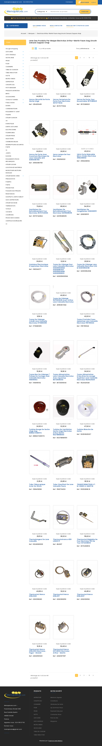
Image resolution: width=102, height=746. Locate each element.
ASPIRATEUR (10, 82)
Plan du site (54, 718)
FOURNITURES (10, 133)
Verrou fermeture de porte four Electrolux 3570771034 (61, 101)
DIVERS (8, 106)
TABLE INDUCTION (11, 73)
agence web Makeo (55, 741)
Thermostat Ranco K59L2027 (85, 595)
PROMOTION (10, 188)
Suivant (93, 58)
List (36, 48)
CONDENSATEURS (11, 109)
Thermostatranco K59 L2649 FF (62, 540)
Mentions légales (56, 697)
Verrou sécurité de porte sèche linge (39, 100)
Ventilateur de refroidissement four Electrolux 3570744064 (38, 211)
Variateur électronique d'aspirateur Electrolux (38, 265)
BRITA (7, 94)
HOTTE (8, 76)
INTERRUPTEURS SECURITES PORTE (15, 146)
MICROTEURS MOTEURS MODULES (13, 171)
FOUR (7, 64)
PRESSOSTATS (10, 179)
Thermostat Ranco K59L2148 (37, 595)
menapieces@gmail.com (13, 2)
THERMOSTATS (10, 206)
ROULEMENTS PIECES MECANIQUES (12, 160)
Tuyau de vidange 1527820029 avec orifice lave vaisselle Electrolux (63, 300)
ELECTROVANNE (11, 130)
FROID (8, 61)
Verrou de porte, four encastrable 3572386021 (87, 100)
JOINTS (8, 153)
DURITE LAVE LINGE (12, 127)
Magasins (54, 721)
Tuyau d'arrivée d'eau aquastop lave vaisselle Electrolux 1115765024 (87, 321)
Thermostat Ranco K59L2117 (61, 595)
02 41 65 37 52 (28, 2)
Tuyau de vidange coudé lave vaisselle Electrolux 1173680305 (38, 321)
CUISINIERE (9, 67)
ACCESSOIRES (10, 97)
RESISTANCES (10, 194)
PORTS (8, 185)
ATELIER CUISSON (11, 118)
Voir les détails (32, 86)
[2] (38, 90)
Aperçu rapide (47, 86)
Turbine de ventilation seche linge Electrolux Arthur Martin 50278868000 (62, 432)
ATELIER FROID (10, 136)
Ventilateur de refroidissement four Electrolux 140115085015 (62, 211)
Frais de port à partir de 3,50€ (77, 25)
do (7, 121)
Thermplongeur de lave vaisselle (39, 540)
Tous (8, 42)
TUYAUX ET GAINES (12, 100)
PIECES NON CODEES (13, 218)
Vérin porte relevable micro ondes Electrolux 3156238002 (86, 156)
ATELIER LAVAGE (11, 164)
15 (89, 58)
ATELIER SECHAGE (11, 203)
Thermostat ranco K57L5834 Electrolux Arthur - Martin (61, 651)
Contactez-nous (56, 714)
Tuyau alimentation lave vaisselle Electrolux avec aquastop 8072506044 (63, 377)
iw (6, 150)
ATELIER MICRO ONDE (13, 176)
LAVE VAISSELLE (11, 55)
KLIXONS (8, 156)
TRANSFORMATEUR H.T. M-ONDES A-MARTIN (86, 485)
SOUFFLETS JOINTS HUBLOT (15, 197)
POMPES (8, 182)
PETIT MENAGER (11, 88)
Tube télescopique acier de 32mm (37, 485)
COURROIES (10, 215)
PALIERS (8, 115)
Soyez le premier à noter (39, 94)
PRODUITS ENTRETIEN (13, 91)
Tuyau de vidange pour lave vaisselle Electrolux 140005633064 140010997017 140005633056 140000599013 (63, 268)
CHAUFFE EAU (10, 85)
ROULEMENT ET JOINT (13, 112)
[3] (39, 90)
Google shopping (12, 49)
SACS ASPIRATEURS (12, 200)
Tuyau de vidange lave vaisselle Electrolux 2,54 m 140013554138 (87, 266)
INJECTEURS (10, 139)
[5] (42, 90)
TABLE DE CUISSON (12, 70)
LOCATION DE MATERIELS (14, 167)
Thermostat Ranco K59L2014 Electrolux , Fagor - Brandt (37, 651)
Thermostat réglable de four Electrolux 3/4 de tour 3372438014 (87, 541)
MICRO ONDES (10, 79)
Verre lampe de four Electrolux (61, 155)
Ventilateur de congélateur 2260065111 (87, 210)
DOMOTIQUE (10, 124)
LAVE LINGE (9, 52)
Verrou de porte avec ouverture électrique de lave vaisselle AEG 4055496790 (39, 157)
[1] (36, 90)
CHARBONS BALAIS (12, 142)
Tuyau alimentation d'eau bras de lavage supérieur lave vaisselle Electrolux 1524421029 (87, 377)
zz (6, 224)
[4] (41, 90)
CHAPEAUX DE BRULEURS (14, 221)
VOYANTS (9, 212)
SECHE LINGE (10, 58)
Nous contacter (56, 25)
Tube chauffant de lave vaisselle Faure (63, 485)
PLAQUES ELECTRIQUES (13, 191)
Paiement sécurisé (57, 711)
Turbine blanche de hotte (85, 430)
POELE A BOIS (10, 103)
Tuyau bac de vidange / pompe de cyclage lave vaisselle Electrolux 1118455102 (39, 377)
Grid (33, 48)
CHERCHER (84, 11)
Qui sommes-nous (39, 25)
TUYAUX (8, 209)
